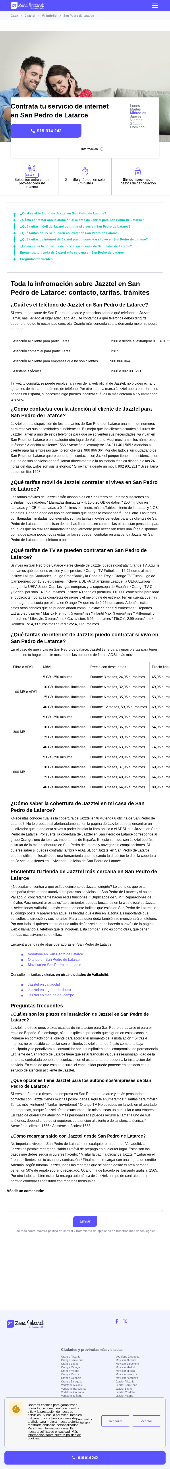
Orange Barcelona (72, 1360)
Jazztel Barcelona (126, 1385)
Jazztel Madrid (124, 1395)
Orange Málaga (70, 1367)
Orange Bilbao (70, 1363)
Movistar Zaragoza (127, 1378)
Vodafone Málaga (71, 1395)
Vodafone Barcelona (73, 1388)
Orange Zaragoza (71, 1381)
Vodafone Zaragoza (127, 1356)
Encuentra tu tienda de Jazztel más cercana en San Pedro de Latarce (72, 252)
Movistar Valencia (126, 1374)
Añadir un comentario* (25, 1191)
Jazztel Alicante (125, 1381)
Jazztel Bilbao (124, 1388)
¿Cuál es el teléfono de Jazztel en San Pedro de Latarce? (63, 213)
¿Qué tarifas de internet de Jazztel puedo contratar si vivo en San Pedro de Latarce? (84, 239)
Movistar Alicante (126, 1360)
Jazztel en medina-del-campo (51, 995)
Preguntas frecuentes (36, 259)
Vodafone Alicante (72, 1385)
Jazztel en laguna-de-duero (49, 990)
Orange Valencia (71, 1378)
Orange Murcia (70, 1374)
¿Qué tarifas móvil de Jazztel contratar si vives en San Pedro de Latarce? (75, 226)
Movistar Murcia (125, 1370)
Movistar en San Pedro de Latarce (54, 965)
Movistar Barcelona (127, 1363)
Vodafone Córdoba (72, 1392)
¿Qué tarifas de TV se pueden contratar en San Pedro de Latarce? (70, 233)
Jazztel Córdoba (125, 1392)
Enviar (85, 1221)
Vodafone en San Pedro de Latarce (55, 954)
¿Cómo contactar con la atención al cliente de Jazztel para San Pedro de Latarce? (82, 220)
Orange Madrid (70, 1370)
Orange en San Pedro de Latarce (54, 959)
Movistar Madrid (125, 1367)
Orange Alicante (70, 1356)
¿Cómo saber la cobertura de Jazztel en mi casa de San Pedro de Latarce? (76, 246)
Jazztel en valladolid (44, 984)
